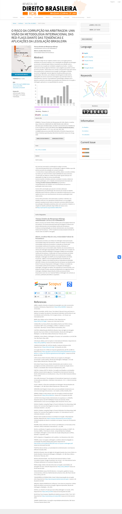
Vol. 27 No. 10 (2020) (30, 23)
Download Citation (57, 138)
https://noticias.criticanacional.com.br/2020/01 (59, 418)
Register (112, 2)
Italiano (86, 64)
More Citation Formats (43, 138)
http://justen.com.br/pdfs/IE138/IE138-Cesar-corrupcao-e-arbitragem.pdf (53, 443)
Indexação (66, 17)
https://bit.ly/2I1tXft (47, 491)
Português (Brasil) (88, 68)
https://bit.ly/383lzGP (63, 466)
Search (88, 17)
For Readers (85, 127)
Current (22, 17)
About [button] (47, 17)
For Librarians (85, 134)
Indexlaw (15, 17)
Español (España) (88, 57)
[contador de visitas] (95, 112)
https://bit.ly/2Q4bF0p (40, 342)
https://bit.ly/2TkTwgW (40, 321)
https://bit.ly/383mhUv (48, 395)
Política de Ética (57, 17)
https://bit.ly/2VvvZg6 (48, 347)
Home (14, 23)
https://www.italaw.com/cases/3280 (51, 496)
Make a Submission (87, 39)
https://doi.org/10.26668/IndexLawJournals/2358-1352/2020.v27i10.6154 (21, 85)
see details (45, 115)
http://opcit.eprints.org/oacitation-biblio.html (49, 207)
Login (119, 2)
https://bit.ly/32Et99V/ (60, 307)
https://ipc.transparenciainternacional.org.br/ (57, 479)
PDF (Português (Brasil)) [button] (21, 74)
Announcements (38, 17)
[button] (39, 293)
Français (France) (88, 60)
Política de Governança (78, 17)
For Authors (85, 131)
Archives (29, 17)
